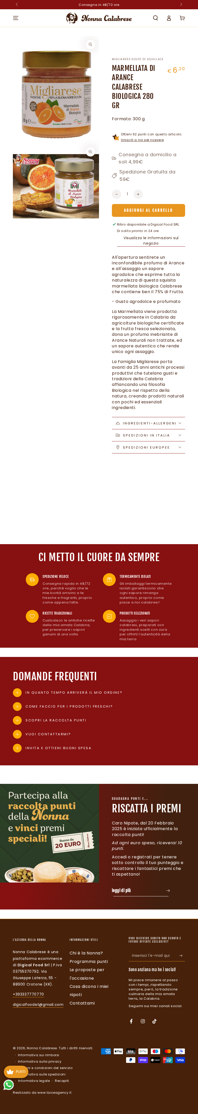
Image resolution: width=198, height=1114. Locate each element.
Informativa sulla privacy (40, 1062)
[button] (155, 18)
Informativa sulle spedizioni (42, 1074)
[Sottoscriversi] (182, 955)
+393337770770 (28, 994)
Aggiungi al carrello (148, 210)
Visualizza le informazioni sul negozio (151, 240)
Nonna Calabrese (42, 1048)
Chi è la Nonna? (86, 953)
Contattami (82, 1003)
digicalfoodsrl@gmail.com (38, 1004)
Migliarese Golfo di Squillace (138, 59)
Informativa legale (34, 1081)
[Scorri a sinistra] (17, 4)
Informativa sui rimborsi (38, 1055)
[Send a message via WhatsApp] (9, 1085)
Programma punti (89, 961)
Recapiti (62, 1081)
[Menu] (15, 18)
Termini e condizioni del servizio (45, 1068)
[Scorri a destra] (180, 4)
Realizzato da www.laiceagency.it (42, 1092)
